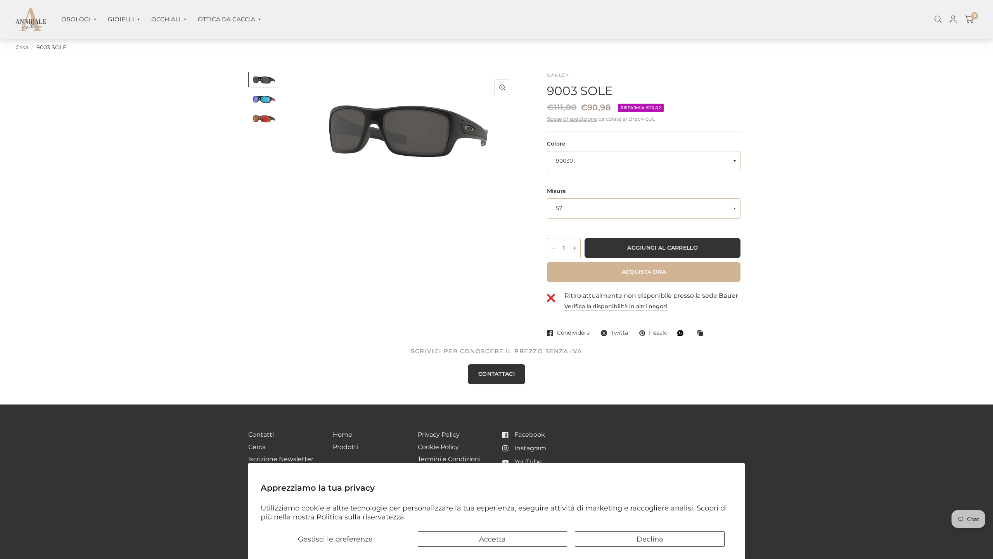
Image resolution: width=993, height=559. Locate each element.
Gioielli (121, 19)
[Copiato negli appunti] (702, 333)
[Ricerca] (938, 19)
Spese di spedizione (572, 119)
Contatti (261, 434)
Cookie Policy (438, 447)
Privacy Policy (439, 434)
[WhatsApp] (682, 333)
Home (342, 434)
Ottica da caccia (226, 19)
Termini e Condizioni (449, 459)
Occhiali (166, 19)
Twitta (619, 333)
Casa (22, 47)
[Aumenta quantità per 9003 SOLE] (574, 248)
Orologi (76, 19)
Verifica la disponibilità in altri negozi (616, 306)
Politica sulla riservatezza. (361, 517)
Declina (650, 539)
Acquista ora (644, 272)
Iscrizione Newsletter (280, 459)
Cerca (257, 447)
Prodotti (345, 447)
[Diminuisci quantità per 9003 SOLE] (553, 248)
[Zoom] (502, 87)
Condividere (573, 333)
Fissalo (658, 333)
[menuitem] (78, 19)
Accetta (492, 539)
